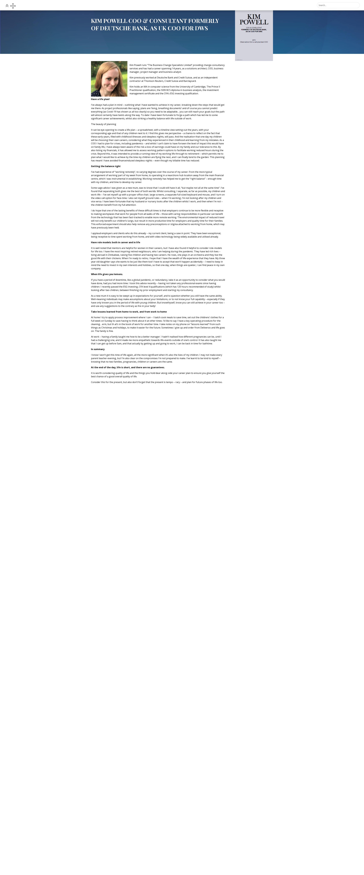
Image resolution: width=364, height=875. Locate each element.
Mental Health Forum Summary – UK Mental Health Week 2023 (253, 620)
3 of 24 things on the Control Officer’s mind (251, 459)
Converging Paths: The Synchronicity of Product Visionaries (250, 297)
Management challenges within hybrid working (252, 379)
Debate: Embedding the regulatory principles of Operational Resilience (249, 785)
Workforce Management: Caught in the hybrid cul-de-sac (253, 539)
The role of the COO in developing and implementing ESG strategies (252, 702)
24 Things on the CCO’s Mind (251, 865)
